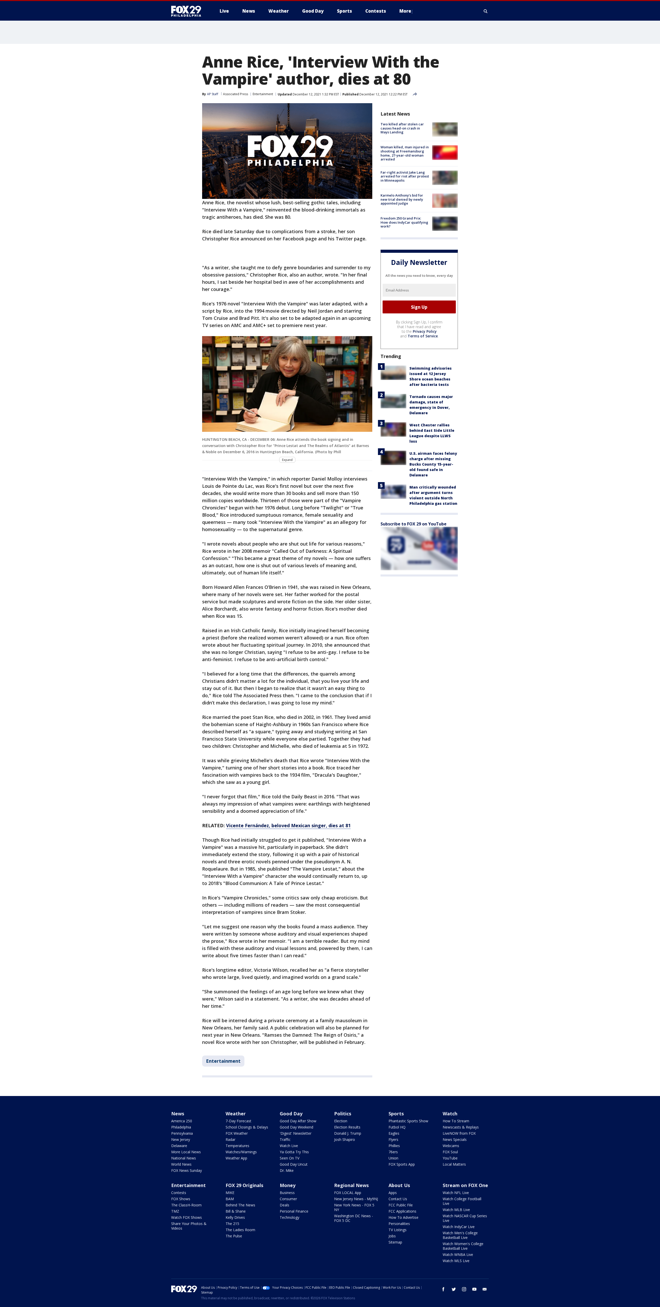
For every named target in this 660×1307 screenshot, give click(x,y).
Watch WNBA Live (458, 1254)
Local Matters (454, 1164)
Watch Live (289, 1145)
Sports (396, 1113)
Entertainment (263, 94)
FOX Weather (237, 1133)
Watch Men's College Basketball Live (460, 1235)
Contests (178, 1192)
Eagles (394, 1133)
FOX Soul (450, 1151)
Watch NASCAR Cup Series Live (465, 1218)
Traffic (285, 1139)
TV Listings (398, 1229)
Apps (393, 1192)
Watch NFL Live (456, 1192)
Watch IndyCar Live (459, 1226)
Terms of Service (423, 336)
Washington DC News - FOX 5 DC (353, 1218)
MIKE (230, 1192)
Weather (236, 1113)
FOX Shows (180, 1198)
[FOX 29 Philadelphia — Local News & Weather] (188, 11)
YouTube (450, 1158)
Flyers (393, 1139)
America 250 (181, 1120)
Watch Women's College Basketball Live (463, 1246)
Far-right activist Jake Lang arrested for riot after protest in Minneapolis (405, 176)
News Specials (455, 1139)
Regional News (351, 1185)
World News (181, 1164)
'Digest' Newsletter (295, 1133)
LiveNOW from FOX (459, 1133)
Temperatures (237, 1145)
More (405, 11)
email (485, 1289)
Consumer (288, 1198)
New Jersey (180, 1139)
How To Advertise (403, 1217)
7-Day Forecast (238, 1120)
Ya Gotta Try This (294, 1151)
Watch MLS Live (456, 1260)
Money (287, 1185)
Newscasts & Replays (461, 1127)
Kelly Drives (235, 1217)
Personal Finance (294, 1211)
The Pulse (234, 1235)
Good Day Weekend (296, 1127)
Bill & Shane (236, 1211)
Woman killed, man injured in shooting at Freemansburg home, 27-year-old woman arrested (405, 153)
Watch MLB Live (456, 1209)
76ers (393, 1151)
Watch (450, 1113)
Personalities (399, 1223)
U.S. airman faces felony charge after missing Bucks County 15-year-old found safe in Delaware (433, 464)
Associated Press (235, 94)
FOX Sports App (402, 1164)
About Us (399, 1185)
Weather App (236, 1158)
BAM (230, 1198)
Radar (230, 1139)
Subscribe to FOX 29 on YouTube (414, 524)
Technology (289, 1217)
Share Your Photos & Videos (189, 1226)
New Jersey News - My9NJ (356, 1198)
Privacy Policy (425, 331)
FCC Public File (401, 1205)
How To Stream (456, 1120)
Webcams (451, 1145)
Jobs (392, 1235)
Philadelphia (181, 1127)
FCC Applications (402, 1211)
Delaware (179, 1145)
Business (287, 1192)
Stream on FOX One (465, 1185)
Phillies (394, 1145)
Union (393, 1158)
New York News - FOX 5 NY (354, 1207)
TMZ (175, 1211)
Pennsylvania (182, 1133)
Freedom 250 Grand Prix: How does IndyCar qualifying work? (404, 222)
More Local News (186, 1151)
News (177, 1113)
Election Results (347, 1127)
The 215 (232, 1223)
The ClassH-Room (186, 1205)
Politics (342, 1113)
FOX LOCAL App (347, 1192)
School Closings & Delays (247, 1127)
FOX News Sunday (186, 1170)
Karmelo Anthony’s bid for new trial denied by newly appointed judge (402, 199)
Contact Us (398, 1198)
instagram (464, 1289)
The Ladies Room (240, 1229)
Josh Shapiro (344, 1139)
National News (183, 1158)
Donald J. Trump (347, 1133)
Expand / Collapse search (486, 11)
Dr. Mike (287, 1170)
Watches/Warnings (241, 1151)
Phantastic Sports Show (408, 1120)
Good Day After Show (298, 1120)
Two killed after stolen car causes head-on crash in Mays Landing (402, 128)
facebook (443, 1289)
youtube (474, 1289)
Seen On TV (289, 1158)
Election (340, 1120)
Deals (284, 1205)
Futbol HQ (397, 1127)
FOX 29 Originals (244, 1185)
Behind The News (240, 1205)
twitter (454, 1289)
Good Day (291, 1113)
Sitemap (395, 1242)
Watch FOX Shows (186, 1217)
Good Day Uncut (294, 1164)
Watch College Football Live (462, 1201)
